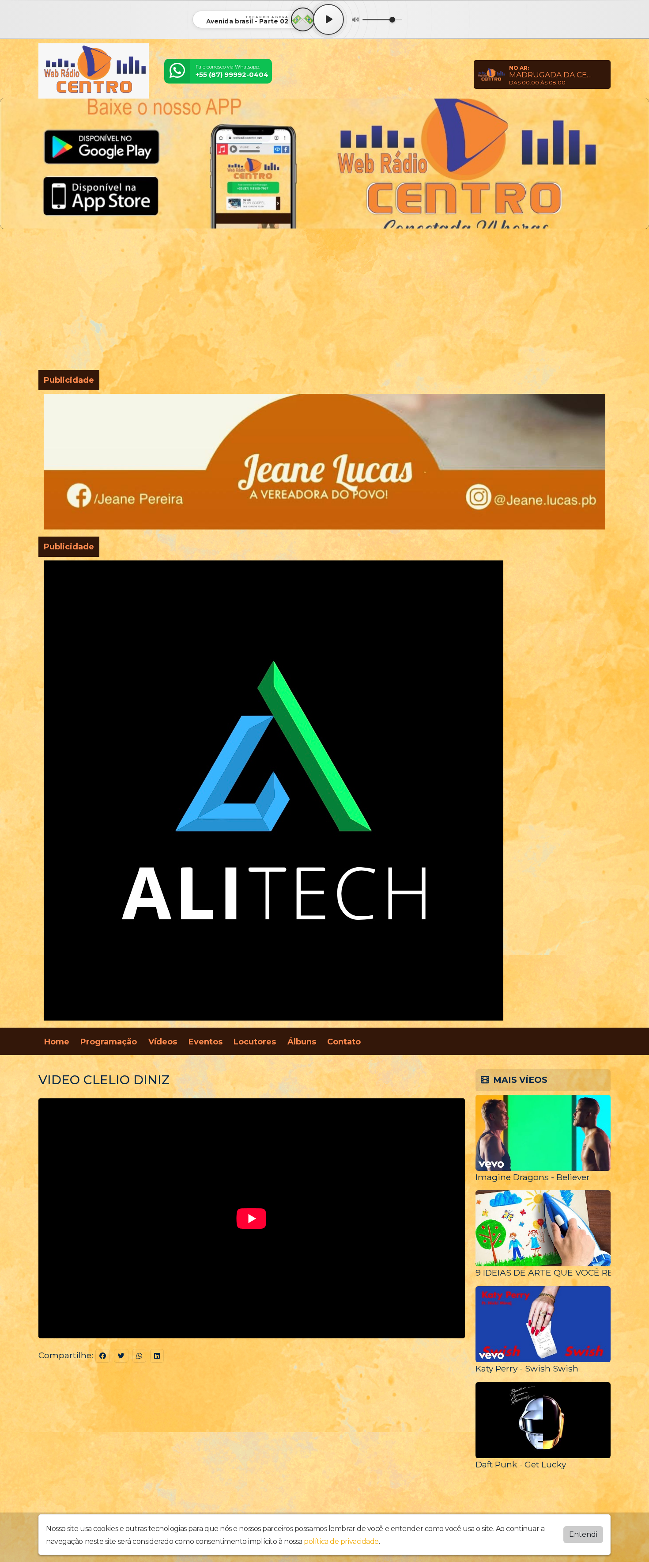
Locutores (255, 1042)
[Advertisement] (324, 301)
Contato (344, 1042)
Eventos (206, 1042)
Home (56, 1042)
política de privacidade (341, 1541)
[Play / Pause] (328, 19)
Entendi (583, 1534)
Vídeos (162, 1042)
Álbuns (301, 1042)
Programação (108, 1042)
